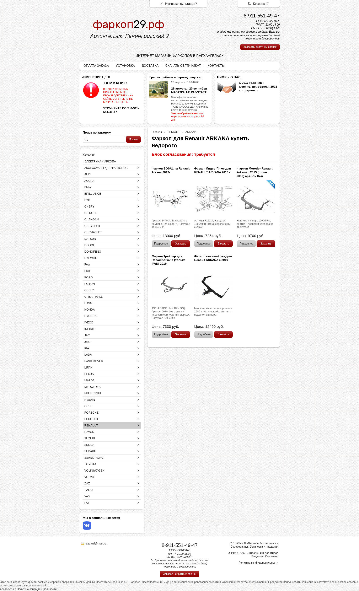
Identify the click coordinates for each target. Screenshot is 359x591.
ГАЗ (86, 502)
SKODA (89, 444)
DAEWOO (90, 258)
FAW (87, 264)
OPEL (88, 406)
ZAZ (87, 483)
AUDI (87, 174)
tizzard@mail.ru (96, 543)
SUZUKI (89, 438)
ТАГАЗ (88, 489)
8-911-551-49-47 (262, 15)
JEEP (87, 341)
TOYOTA (90, 464)
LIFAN (88, 367)
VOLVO (89, 477)
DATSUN (90, 238)
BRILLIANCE (92, 193)
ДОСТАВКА (150, 65)
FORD (88, 277)
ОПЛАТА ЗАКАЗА (96, 65)
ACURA (89, 180)
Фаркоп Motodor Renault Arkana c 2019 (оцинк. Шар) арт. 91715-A (255, 172)
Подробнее (161, 243)
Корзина (259, 3)
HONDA (89, 309)
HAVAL (88, 303)
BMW (87, 187)
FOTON (89, 283)
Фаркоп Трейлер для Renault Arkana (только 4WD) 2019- (169, 259)
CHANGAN (91, 219)
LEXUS (89, 374)
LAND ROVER (93, 361)
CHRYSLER (92, 225)
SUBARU (90, 451)
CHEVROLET (93, 232)
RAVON (89, 432)
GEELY (89, 290)
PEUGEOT (91, 419)
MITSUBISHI (92, 393)
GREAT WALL (93, 296)
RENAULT (91, 425)
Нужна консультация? (181, 3)
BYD (87, 200)
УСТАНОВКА (125, 65)
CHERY (89, 206)
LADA (88, 354)
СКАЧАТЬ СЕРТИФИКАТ (183, 65)
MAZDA (89, 380)
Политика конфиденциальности (258, 562)
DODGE (89, 245)
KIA (86, 348)
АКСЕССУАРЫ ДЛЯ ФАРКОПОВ (106, 168)
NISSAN (89, 399)
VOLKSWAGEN (94, 470)
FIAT (87, 271)
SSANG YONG (94, 457)
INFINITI (90, 329)
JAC (87, 335)
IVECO (88, 322)
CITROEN (90, 213)
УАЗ (87, 496)
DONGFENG (92, 251)
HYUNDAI (90, 316)
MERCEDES (92, 386)
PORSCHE (91, 412)
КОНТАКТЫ (216, 65)
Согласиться (8, 589)
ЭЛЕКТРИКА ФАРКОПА (100, 161)
